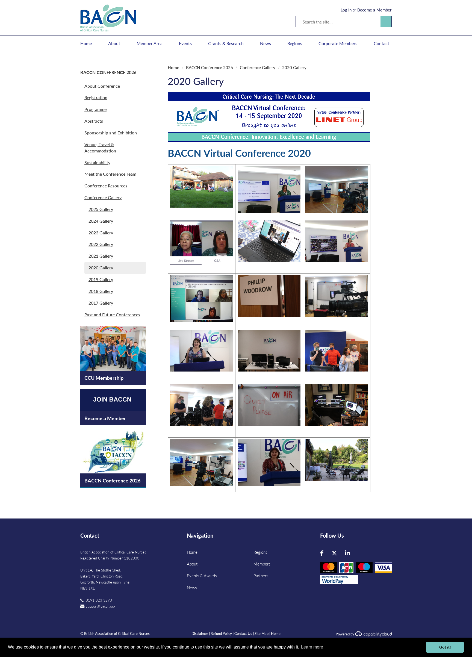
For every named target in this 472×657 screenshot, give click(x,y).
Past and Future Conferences (112, 314)
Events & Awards (202, 575)
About (114, 43)
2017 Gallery (100, 303)
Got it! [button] (445, 647)
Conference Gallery (103, 197)
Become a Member (374, 10)
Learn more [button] (312, 647)
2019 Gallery (100, 279)
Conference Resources (105, 185)
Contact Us (243, 633)
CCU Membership (103, 377)
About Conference (102, 86)
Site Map (262, 633)
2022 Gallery (100, 244)
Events (185, 43)
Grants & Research (226, 43)
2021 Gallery (100, 256)
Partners (260, 575)
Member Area (150, 43)
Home (86, 43)
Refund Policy (221, 633)
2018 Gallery (100, 291)
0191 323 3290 (99, 600)
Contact (381, 43)
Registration (95, 97)
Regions (294, 43)
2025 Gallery (100, 209)
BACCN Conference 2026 (108, 72)
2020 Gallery (100, 267)
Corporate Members (337, 43)
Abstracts (93, 121)
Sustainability (97, 162)
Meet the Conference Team (110, 174)
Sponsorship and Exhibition (110, 132)
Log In (346, 10)
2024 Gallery (100, 221)
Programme (95, 109)
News (265, 43)
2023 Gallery (100, 232)
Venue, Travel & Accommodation (100, 147)
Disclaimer (199, 633)
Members (261, 564)
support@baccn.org (100, 606)
